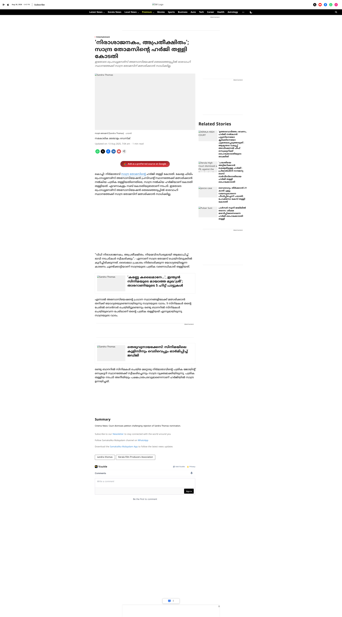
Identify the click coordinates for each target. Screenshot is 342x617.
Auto (193, 12)
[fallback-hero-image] (208, 135)
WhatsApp (143, 440)
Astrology (233, 12)
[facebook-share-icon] (108, 153)
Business (182, 12)
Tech (201, 12)
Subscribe (39, 5)
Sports (171, 12)
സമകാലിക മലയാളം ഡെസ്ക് (112, 138)
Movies (161, 12)
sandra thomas (105, 457)
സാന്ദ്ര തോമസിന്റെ (134, 174)
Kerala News (114, 12)
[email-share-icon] (119, 153)
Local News (131, 12)
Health (220, 12)
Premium (147, 12)
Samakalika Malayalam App (124, 446)
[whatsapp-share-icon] (97, 153)
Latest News (95, 12)
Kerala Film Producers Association (135, 457)
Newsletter (118, 434)
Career (210, 12)
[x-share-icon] (103, 153)
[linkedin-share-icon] (113, 153)
